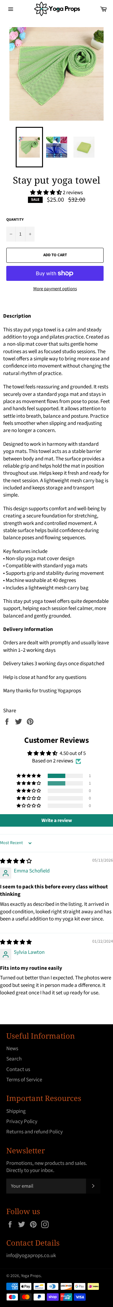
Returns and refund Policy (34, 1132)
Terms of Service (24, 1080)
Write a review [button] (56, 820)
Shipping (16, 1111)
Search (14, 1059)
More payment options (55, 289)
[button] (46, 192)
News (12, 1048)
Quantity (15, 219)
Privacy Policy (21, 1121)
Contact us (18, 1069)
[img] (16, 861)
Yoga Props (31, 1276)
